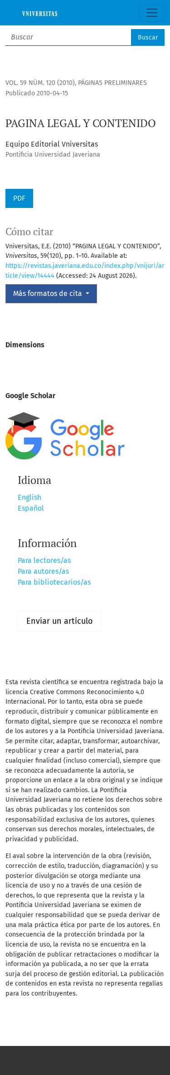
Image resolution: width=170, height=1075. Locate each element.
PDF (19, 198)
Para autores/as (43, 571)
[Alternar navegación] (152, 13)
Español (31, 508)
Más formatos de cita (48, 293)
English (29, 497)
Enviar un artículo (59, 621)
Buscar (148, 37)
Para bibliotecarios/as (54, 582)
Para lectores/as (44, 560)
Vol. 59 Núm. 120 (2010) (40, 83)
